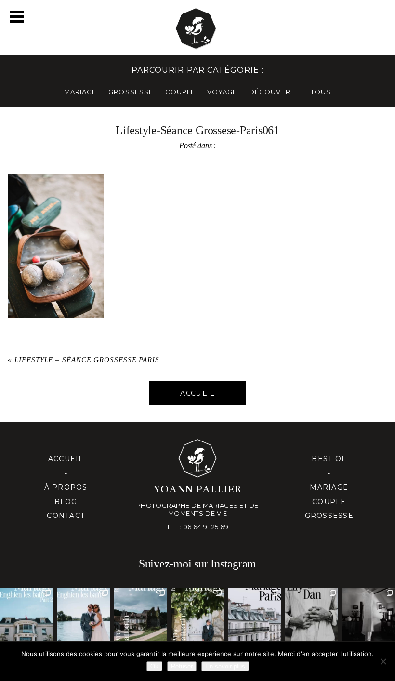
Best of (329, 458)
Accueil (66, 458)
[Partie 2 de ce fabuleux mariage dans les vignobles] (140, 614)
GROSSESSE (130, 92)
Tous (321, 92)
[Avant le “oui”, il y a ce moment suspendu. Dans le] (368, 614)
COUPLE (180, 92)
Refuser (182, 666)
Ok (154, 666)
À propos (66, 487)
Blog (66, 501)
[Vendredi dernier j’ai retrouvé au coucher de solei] (311, 614)
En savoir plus (225, 666)
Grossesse (329, 515)
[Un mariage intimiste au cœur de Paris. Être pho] (254, 614)
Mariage (329, 487)
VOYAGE (222, 92)
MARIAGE (80, 92)
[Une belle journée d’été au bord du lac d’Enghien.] (83, 614)
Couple (329, 501)
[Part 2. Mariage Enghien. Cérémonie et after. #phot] (26, 614)
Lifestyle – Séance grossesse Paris (86, 360)
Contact (66, 515)
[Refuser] (383, 661)
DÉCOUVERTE (273, 92)
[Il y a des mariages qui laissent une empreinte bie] (197, 614)
